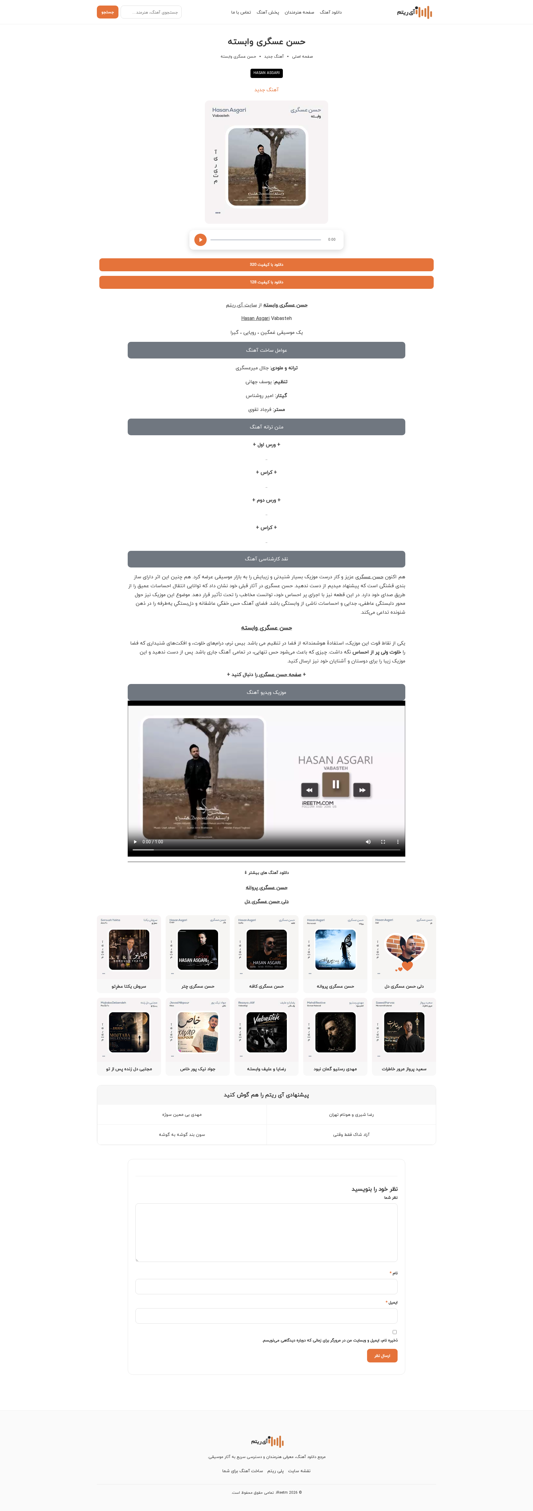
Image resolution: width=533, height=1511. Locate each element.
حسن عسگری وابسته (285, 305)
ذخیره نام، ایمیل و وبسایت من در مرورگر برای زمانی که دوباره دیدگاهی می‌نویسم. (330, 1340)
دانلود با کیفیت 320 (266, 264)
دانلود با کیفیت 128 (266, 282)
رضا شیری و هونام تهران (351, 1114)
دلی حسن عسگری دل (267, 901)
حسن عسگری (369, 576)
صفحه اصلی (302, 56)
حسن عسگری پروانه (266, 887)
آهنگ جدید (274, 56)
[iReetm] (413, 12)
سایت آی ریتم (241, 305)
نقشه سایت (299, 1471)
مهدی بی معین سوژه (182, 1114)
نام (394, 1273)
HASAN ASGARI (267, 73)
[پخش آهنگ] (200, 240)
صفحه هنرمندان (299, 12)
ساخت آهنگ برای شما (242, 1471)
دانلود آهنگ (331, 12)
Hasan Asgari (255, 318)
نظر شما (391, 1197)
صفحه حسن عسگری (279, 674)
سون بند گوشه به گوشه (182, 1134)
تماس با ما (241, 12)
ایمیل (392, 1302)
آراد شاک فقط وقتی (351, 1134)
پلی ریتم (275, 1471)
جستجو (107, 12)
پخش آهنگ (268, 12)
